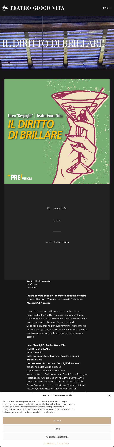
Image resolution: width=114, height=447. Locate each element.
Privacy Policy (63, 443)
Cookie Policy (49, 443)
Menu (105, 8)
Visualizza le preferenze (57, 437)
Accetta (57, 420)
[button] (109, 395)
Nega (57, 428)
